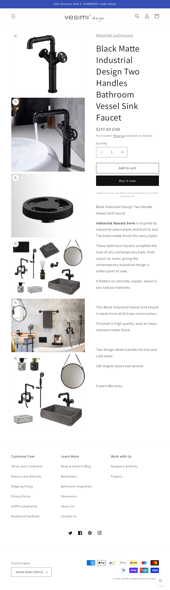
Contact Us (69, 516)
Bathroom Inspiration (76, 486)
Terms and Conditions (26, 466)
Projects (117, 476)
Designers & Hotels (124, 466)
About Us (67, 506)
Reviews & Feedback (25, 516)
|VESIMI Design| (129, 578)
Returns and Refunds (26, 476)
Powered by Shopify (148, 578)
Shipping (118, 135)
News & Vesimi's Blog (76, 466)
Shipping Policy (22, 486)
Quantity (101, 143)
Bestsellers (69, 476)
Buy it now (127, 181)
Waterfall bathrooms (114, 35)
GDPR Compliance (24, 506)
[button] (13, 16)
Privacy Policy (20, 496)
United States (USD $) (29, 572)
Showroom (69, 496)
